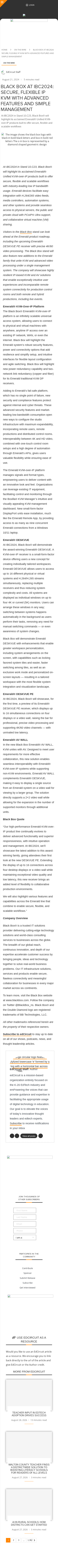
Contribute (27, 1268)
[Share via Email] (48, 1150)
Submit (20, 1242)
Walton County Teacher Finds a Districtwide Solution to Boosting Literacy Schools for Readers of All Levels (29, 1468)
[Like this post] (7, 154)
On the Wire (20, 49)
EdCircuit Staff (13, 71)
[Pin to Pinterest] (29, 154)
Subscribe (16, 1123)
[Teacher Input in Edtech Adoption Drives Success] (29, 1395)
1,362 (29, 1540)
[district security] (30, 1157)
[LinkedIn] (12, 1136)
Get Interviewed (27, 1287)
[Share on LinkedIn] (36, 154)
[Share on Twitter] (21, 154)
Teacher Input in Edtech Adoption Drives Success (29, 1414)
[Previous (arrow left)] (5, 773)
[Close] (3, 4)
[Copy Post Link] (50, 154)
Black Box (26, 231)
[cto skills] (29, 20)
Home (4, 49)
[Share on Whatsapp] (43, 154)
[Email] (40, 1136)
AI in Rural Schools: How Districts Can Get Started (29, 1523)
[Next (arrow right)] (53, 773)
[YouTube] (17, 1136)
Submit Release (27, 1278)
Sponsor (27, 1273)
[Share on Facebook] (14, 154)
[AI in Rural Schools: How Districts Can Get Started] (29, 1504)
